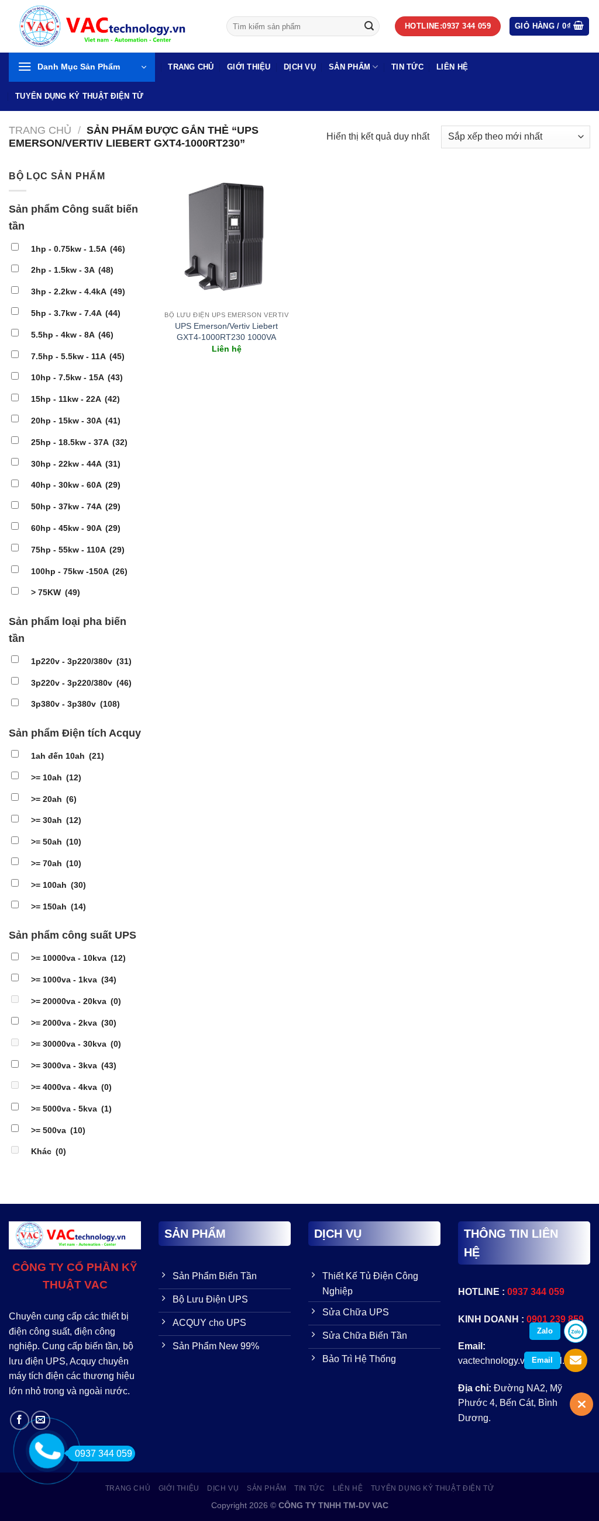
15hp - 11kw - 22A (75, 399)
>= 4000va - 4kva (71, 1087)
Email (542, 1360)
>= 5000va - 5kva (71, 1108)
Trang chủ (40, 130)
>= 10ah (56, 777)
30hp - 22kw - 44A (76, 463)
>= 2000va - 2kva (73, 1022)
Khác (48, 1151)
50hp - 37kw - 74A (76, 506)
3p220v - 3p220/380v (81, 682)
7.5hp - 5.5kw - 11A (78, 356)
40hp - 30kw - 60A (76, 484)
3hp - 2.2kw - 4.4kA (78, 291)
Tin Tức (407, 66)
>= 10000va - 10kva (78, 958)
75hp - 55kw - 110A (78, 549)
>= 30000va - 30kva (76, 1043)
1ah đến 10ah (67, 756)
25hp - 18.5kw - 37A (79, 442)
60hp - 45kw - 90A (76, 528)
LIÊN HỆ (452, 66)
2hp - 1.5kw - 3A (72, 270)
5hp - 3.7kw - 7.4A (76, 313)
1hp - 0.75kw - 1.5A (78, 249)
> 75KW (55, 592)
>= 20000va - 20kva (76, 1001)
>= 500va (58, 1130)
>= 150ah (58, 906)
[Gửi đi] (369, 26)
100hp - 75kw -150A (79, 571)
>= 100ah (58, 885)
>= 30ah (56, 820)
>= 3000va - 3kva (73, 1065)
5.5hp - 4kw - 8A (72, 334)
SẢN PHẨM (349, 66)
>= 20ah (54, 799)
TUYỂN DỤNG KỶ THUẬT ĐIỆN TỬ (79, 96)
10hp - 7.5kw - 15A (77, 377)
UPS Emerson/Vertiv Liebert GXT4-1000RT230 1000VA (226, 331)
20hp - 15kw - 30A (76, 420)
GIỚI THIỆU (249, 66)
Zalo (545, 1330)
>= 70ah (56, 863)
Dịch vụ (300, 66)
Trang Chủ (191, 66)
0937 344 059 (103, 1454)
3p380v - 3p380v (75, 704)
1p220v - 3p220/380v (81, 661)
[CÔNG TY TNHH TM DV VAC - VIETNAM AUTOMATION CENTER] (109, 26)
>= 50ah (56, 841)
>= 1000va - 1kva (73, 979)
